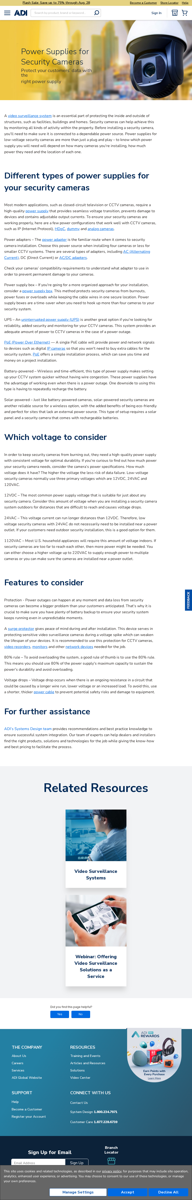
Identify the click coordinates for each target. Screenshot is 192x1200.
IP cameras (56, 348)
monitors (40, 646)
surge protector (21, 628)
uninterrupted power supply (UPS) (50, 319)
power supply (37, 211)
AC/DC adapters (73, 257)
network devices (79, 646)
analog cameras (101, 228)
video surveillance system (30, 115)
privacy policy (111, 1171)
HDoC (60, 228)
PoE (36, 354)
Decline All (168, 1192)
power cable (44, 692)
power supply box (37, 291)
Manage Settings (78, 1192)
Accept (127, 1192)
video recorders (17, 646)
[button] (188, 600)
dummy (73, 228)
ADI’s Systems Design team (28, 728)
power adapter (54, 239)
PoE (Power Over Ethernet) (27, 342)
